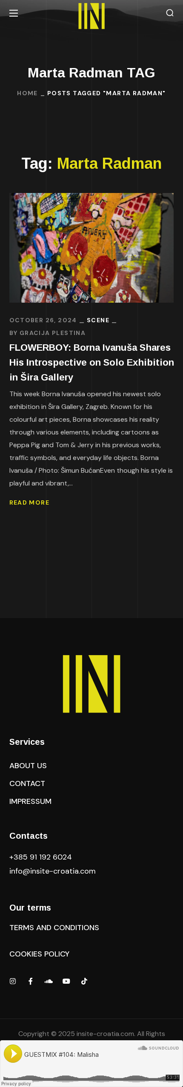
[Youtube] (66, 981)
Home (27, 93)
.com (52, 871)
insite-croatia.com (105, 1033)
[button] (170, 13)
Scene (98, 320)
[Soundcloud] (48, 981)
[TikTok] (84, 981)
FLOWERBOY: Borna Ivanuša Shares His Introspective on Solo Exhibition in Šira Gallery (91, 362)
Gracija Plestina (53, 333)
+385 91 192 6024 (41, 857)
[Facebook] (30, 981)
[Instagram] (13, 981)
